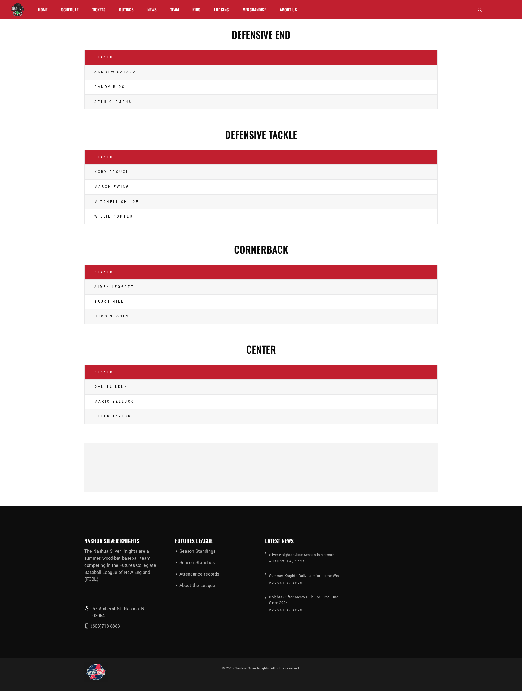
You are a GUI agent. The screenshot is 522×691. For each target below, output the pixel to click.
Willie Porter (113, 216)
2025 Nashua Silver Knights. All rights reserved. (262, 668)
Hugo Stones (111, 316)
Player (103, 57)
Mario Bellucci (115, 401)
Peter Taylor (113, 416)
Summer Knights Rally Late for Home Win (304, 575)
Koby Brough (112, 172)
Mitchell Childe (116, 202)
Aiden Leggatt (114, 287)
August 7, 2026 (286, 583)
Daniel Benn (111, 386)
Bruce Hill (109, 301)
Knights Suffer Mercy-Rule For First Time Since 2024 (303, 600)
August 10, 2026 (287, 562)
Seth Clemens (113, 102)
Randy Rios (109, 87)
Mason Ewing (112, 187)
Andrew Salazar (117, 72)
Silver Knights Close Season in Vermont (302, 554)
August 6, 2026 (286, 610)
